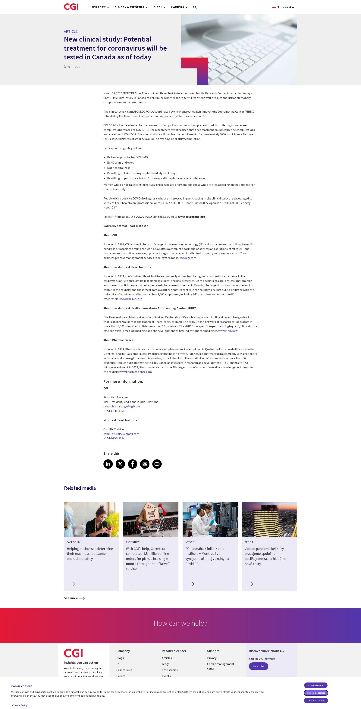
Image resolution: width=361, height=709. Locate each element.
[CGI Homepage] (71, 6)
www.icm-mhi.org (131, 299)
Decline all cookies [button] (316, 700)
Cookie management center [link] (220, 666)
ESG (118, 664)
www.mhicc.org (228, 331)
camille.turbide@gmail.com (121, 434)
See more (71, 598)
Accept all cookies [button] (315, 685)
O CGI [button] (157, 7)
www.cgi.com (188, 258)
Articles (167, 658)
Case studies (124, 670)
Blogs (120, 658)
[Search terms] (195, 7)
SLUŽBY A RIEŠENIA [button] (129, 7)
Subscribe (258, 666)
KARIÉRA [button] (177, 7)
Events (120, 676)
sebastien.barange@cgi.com (121, 406)
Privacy (211, 658)
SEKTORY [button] (98, 7)
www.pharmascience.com (135, 372)
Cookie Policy (19, 705)
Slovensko (285, 7)
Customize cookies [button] (316, 692)
